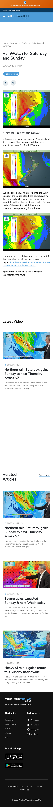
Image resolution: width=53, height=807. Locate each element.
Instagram (35, 729)
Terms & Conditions (15, 786)
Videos (8, 733)
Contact (39, 786)
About (29, 786)
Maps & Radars (11, 724)
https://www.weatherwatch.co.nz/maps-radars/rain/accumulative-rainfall (26, 264)
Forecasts (9, 720)
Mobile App (24, 789)
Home (5, 43)
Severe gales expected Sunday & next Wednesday (25, 601)
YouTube (34, 734)
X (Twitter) (35, 725)
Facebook (35, 720)
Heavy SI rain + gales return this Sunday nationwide (25, 670)
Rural (7, 737)
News (13, 43)
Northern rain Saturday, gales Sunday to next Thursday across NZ (26, 374)
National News (11, 73)
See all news (44, 475)
